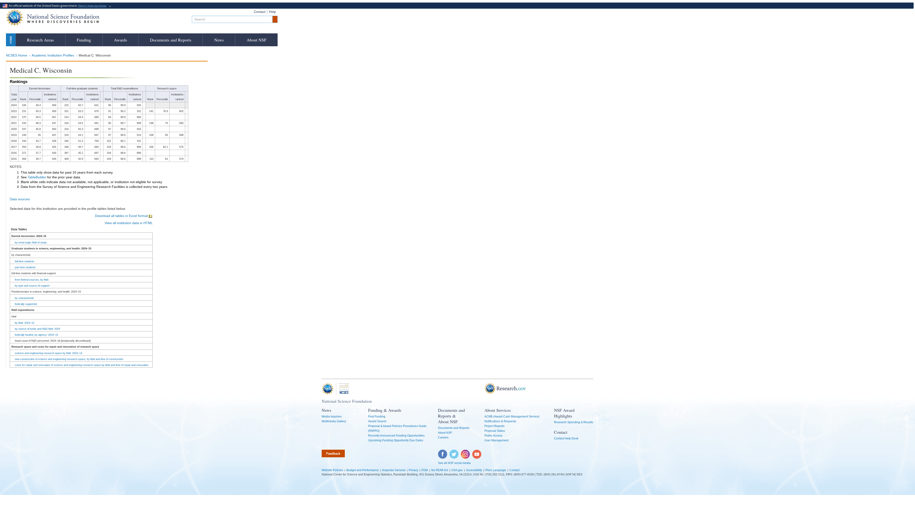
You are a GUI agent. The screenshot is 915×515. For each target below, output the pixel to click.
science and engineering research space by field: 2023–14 (48, 353)
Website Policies (332, 470)
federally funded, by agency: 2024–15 (36, 334)
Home (10, 39)
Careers (443, 437)
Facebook (442, 452)
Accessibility (474, 470)
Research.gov (482, 389)
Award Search (377, 421)
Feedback (333, 453)
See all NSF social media (454, 463)
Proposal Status (494, 431)
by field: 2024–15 (24, 322)
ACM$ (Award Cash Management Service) (511, 416)
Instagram (465, 452)
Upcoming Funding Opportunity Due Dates (395, 440)
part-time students (25, 267)
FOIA (425, 470)
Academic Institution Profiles (53, 55)
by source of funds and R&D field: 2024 (37, 328)
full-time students (24, 261)
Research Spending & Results (573, 422)
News (219, 40)
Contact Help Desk (566, 438)
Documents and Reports (170, 40)
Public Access (493, 435)
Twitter (453, 452)
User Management (496, 440)
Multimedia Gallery (334, 421)
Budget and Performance (362, 470)
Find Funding (376, 416)
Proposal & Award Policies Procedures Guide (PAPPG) (397, 428)
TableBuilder (37, 177)
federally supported (26, 304)
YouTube (477, 452)
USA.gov (457, 470)
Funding (84, 40)
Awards (120, 40)
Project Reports (494, 426)
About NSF (256, 40)
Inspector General (393, 470)
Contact (259, 12)
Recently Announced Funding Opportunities (396, 435)
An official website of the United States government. (56, 6)
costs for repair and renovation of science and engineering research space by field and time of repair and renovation (81, 365)
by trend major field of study (31, 242)
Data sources (20, 199)
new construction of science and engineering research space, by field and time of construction (69, 359)
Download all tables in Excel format (121, 216)
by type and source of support (32, 285)
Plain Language (495, 470)
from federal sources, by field (31, 279)
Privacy (413, 470)
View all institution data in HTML (129, 223)
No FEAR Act (439, 470)
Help (272, 12)
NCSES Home (16, 55)
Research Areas (40, 40)
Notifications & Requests (500, 421)
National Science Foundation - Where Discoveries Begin (52, 17)
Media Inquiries (332, 416)
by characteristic (24, 298)
